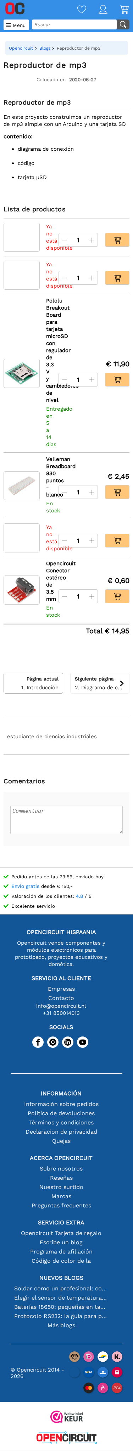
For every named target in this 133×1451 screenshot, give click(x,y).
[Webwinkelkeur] (66, 1417)
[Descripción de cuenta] (96, 10)
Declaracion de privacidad (61, 1131)
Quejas (61, 1141)
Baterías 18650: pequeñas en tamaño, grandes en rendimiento (61, 1306)
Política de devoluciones (61, 1113)
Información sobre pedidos (61, 1104)
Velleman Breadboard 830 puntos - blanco (48, 477)
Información (61, 1093)
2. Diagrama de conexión (102, 683)
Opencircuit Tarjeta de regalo (61, 1233)
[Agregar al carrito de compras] (117, 240)
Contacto (61, 998)
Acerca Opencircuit (61, 1158)
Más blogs (61, 1325)
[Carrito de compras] (118, 10)
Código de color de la (61, 1260)
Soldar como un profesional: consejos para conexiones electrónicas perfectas (61, 1288)
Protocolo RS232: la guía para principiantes (61, 1316)
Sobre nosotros (61, 1168)
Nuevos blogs (61, 1277)
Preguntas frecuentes (61, 1205)
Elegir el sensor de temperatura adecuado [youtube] (61, 1297)
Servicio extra (61, 1222)
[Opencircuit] (67, 1438)
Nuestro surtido (61, 1187)
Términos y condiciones (61, 1122)
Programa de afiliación (61, 1251)
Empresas (61, 988)
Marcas (61, 1196)
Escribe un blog (61, 1242)
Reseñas (61, 1177)
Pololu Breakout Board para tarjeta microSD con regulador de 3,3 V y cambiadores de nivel (48, 350)
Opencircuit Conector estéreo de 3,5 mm (48, 581)
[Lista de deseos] (75, 10)
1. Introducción (40, 683)
